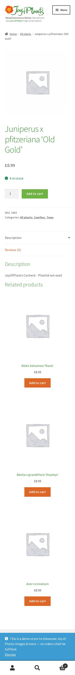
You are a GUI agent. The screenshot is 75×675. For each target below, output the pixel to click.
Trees (50, 217)
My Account (12, 668)
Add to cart (34, 193)
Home (13, 34)
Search (37, 668)
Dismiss (10, 654)
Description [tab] (13, 238)
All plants (25, 34)
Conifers (39, 217)
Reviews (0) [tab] (13, 250)
